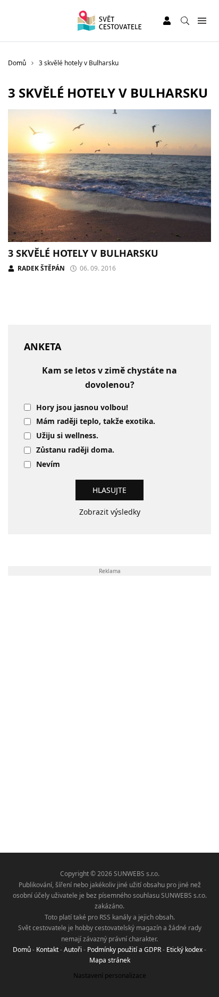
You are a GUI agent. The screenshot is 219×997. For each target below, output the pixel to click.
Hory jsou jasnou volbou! (82, 407)
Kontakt (47, 949)
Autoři (73, 949)
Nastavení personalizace (109, 975)
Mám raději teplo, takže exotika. (95, 421)
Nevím (48, 464)
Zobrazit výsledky (109, 512)
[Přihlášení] (166, 20)
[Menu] (201, 21)
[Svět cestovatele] (109, 21)
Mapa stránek (109, 960)
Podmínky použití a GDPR (124, 949)
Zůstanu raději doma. (75, 450)
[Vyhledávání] (185, 20)
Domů (22, 949)
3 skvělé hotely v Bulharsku (83, 253)
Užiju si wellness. (67, 435)
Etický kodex (184, 949)
